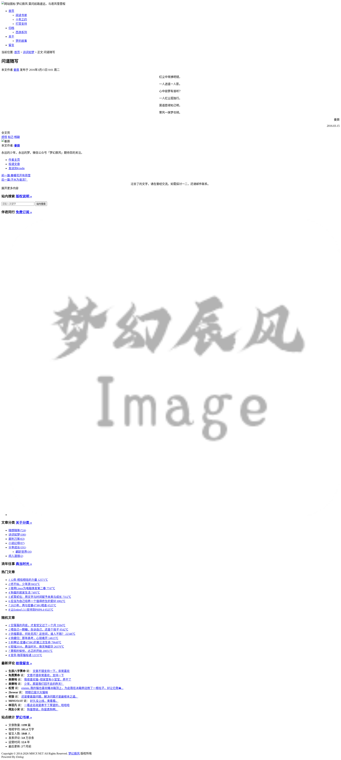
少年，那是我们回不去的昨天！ (44, 683)
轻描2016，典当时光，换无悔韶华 (36, 646)
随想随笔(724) (17, 530)
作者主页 (14, 159)
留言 (11, 45)
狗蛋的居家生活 (24, 592)
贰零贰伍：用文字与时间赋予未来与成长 (40, 596)
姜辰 (16, 69)
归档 (11, 28)
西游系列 (21, 32)
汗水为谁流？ (14, 179)
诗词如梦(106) (17, 534)
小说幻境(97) (17, 543)
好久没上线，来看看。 (44, 700)
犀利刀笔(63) (17, 538)
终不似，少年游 (24, 584)
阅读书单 (21, 15)
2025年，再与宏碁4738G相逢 (32, 605)
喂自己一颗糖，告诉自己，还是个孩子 (38, 629)
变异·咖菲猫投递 (25, 655)
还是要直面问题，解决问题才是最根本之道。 (49, 696)
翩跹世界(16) (24, 551)
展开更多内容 (9, 188)
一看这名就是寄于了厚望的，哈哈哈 (47, 705)
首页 (11, 10)
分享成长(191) (17, 547)
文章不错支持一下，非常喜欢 (51, 671)
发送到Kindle (17, 168)
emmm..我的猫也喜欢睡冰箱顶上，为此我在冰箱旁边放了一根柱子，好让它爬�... (72, 688)
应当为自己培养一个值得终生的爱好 (37, 601)
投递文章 (14, 164)
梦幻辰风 (22, 3)
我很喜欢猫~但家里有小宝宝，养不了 (47, 679)
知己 (10, 137)
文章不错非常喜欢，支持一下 (45, 675)
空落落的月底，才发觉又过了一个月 (37, 625)
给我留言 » (24, 663)
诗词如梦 (28, 52)
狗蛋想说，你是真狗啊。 (42, 709)
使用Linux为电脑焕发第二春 (32, 588)
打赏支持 (21, 23)
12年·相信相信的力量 (28, 579)
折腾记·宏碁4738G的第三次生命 (35, 642)
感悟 (4, 137)
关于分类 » (24, 522)
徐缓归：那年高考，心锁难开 (33, 638)
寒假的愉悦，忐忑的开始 (31, 650)
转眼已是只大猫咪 (36, 692)
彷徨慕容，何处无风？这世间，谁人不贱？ (42, 633)
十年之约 (21, 19)
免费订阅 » (24, 212)
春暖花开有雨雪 (16, 175)
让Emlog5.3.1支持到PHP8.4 (31, 609)
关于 (11, 36)
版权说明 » (24, 196)
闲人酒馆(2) (16, 555)
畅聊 (17, 137)
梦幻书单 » (24, 717)
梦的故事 (21, 40)
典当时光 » (24, 564)
